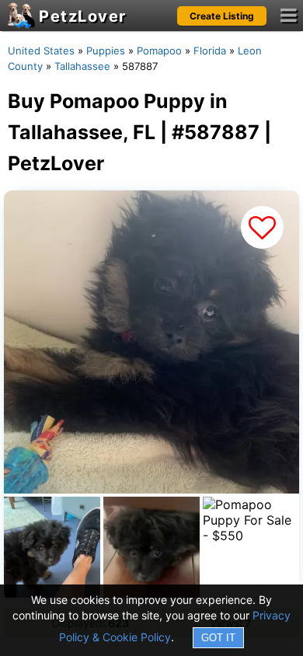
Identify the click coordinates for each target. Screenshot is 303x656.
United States (41, 50)
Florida (209, 50)
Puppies (105, 50)
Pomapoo (159, 50)
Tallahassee (82, 66)
